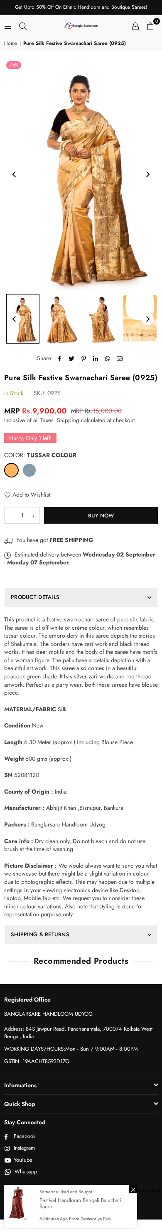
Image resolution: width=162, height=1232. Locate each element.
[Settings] (135, 25)
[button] (150, 25)
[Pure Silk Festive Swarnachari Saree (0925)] (23, 318)
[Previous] (14, 174)
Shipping (68, 420)
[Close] (133, 1189)
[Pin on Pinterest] (84, 358)
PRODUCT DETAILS (35, 597)
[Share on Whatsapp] (108, 358)
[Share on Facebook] (59, 358)
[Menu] (7, 25)
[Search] (22, 25)
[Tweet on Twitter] (72, 358)
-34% (13, 65)
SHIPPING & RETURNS (40, 934)
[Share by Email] (120, 358)
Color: (40, 455)
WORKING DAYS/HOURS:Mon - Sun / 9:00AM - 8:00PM (71, 1049)
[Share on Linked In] (96, 358)
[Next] (147, 174)
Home (10, 43)
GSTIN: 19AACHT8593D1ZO (36, 1061)
